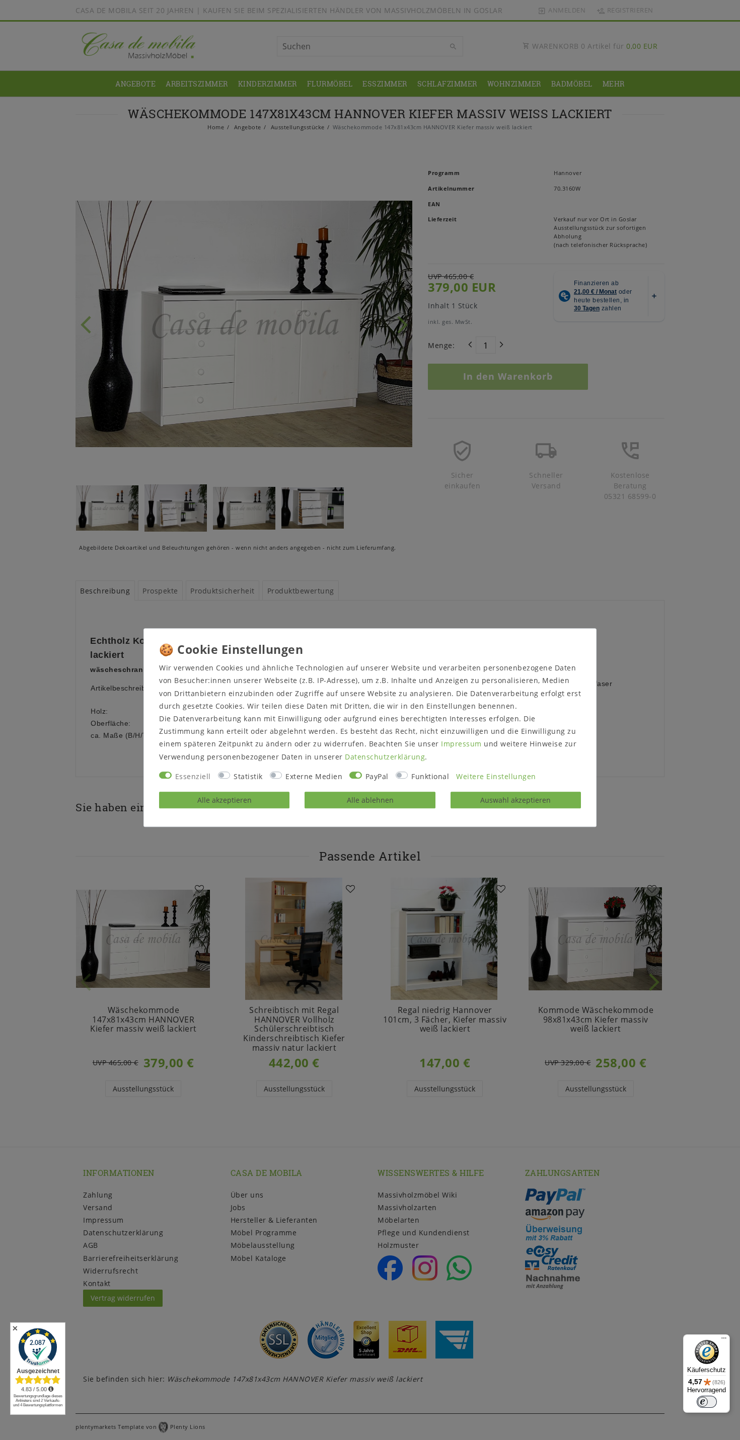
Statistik (248, 776)
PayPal (377, 776)
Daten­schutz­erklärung (385, 756)
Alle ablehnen (370, 800)
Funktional (430, 776)
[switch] (707, 1402)
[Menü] (724, 1340)
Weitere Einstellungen (496, 776)
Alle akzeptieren (224, 800)
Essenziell (193, 776)
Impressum (461, 744)
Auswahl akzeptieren (515, 800)
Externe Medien (313, 776)
